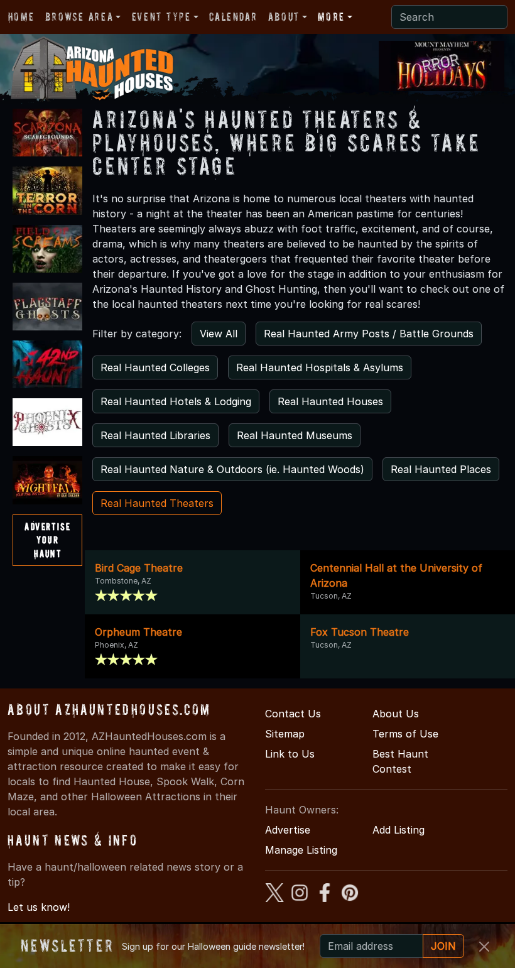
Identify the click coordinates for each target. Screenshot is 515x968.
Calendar (233, 16)
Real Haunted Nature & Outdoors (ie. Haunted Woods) (232, 469)
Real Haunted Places (441, 469)
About (284, 16)
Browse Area (79, 16)
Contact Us (293, 713)
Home (21, 16)
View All (218, 333)
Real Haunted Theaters (157, 503)
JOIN (443, 946)
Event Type (161, 16)
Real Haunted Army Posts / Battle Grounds (369, 333)
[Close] (484, 946)
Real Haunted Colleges (155, 367)
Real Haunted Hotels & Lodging (175, 401)
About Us (395, 713)
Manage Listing (301, 850)
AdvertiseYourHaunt (47, 540)
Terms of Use (405, 733)
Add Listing (398, 830)
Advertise (287, 830)
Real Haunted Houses (330, 401)
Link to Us (290, 754)
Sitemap (285, 733)
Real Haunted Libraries (155, 435)
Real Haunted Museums (294, 435)
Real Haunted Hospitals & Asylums (319, 367)
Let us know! (39, 907)
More (331, 16)
